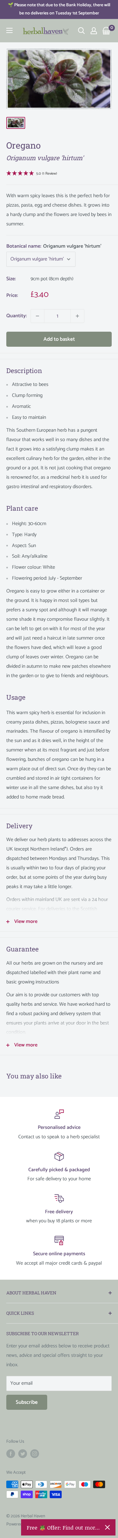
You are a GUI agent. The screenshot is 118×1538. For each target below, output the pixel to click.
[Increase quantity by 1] (77, 316)
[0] (106, 30)
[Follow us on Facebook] (10, 1453)
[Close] (107, 1527)
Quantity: (16, 316)
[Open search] (81, 30)
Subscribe (27, 1402)
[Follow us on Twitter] (22, 1453)
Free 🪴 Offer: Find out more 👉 (63, 1527)
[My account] (94, 30)
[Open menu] (9, 30)
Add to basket (59, 339)
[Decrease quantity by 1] (37, 316)
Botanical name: (53, 246)
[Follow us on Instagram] (34, 1453)
